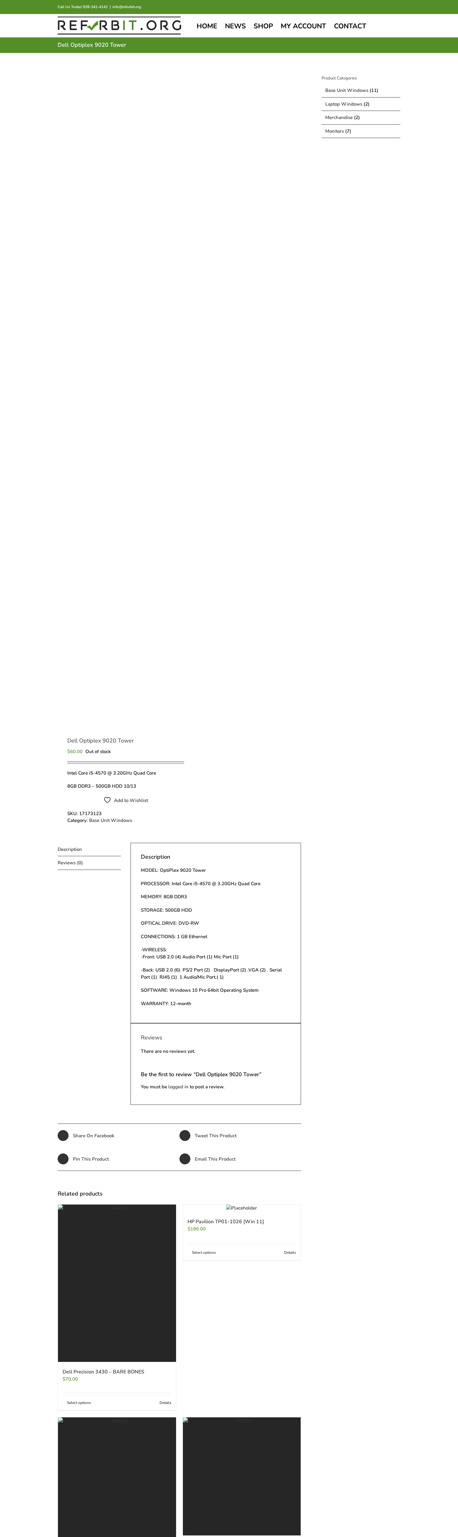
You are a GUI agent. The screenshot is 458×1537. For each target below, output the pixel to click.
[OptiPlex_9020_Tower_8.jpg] (116, 395)
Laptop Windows (343, 104)
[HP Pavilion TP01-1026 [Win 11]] (242, 1208)
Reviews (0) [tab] (70, 863)
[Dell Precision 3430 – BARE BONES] (117, 1283)
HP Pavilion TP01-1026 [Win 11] (226, 1221)
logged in (178, 1087)
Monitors (334, 131)
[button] (390, 25)
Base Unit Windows (110, 820)
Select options (79, 1402)
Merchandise (339, 117)
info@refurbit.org (126, 6)
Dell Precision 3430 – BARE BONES (103, 1371)
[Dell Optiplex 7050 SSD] (242, 1476)
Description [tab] (70, 849)
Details (165, 1402)
